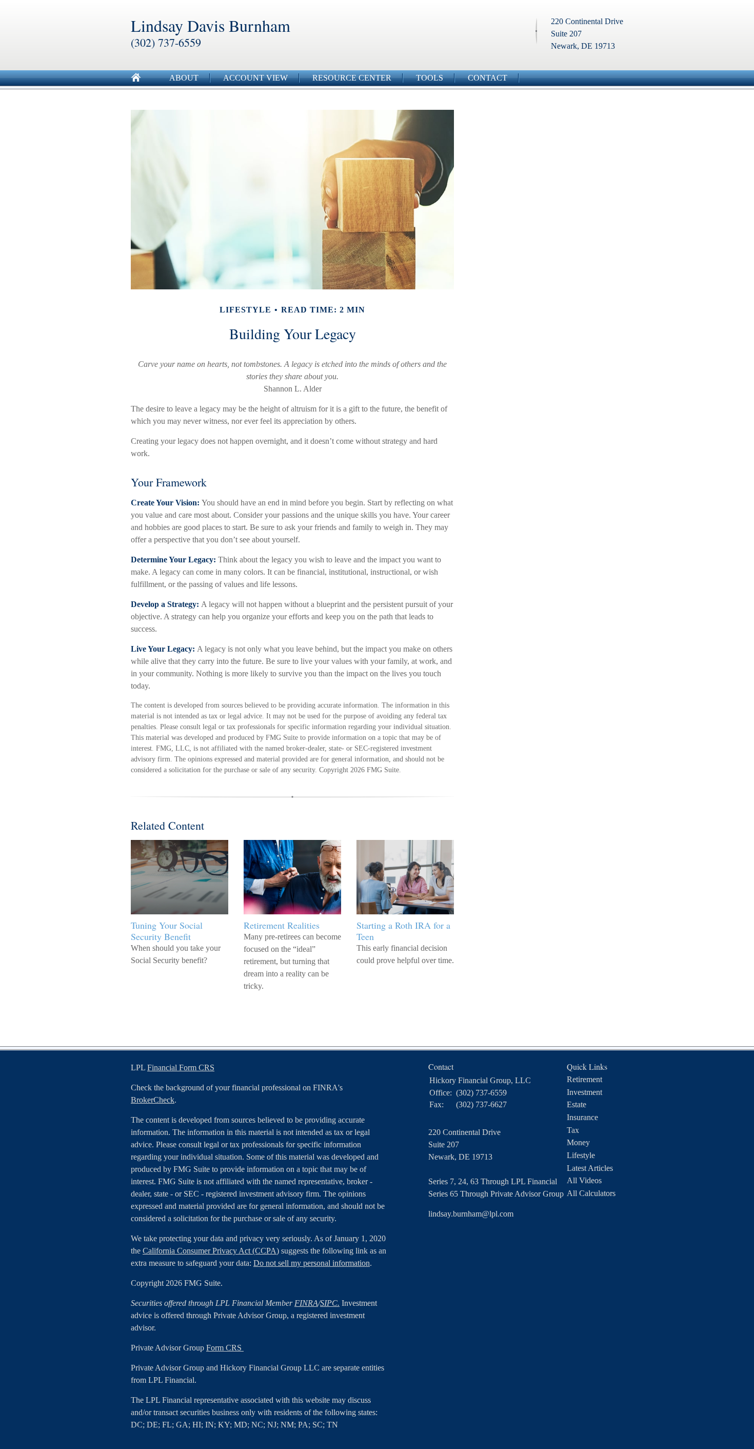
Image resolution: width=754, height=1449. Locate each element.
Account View (255, 77)
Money (578, 1142)
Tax (573, 1130)
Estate (576, 1104)
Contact (487, 77)
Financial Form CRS (180, 1067)
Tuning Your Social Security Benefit (167, 931)
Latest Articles (590, 1168)
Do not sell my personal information (311, 1263)
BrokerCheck (152, 1099)
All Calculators (591, 1193)
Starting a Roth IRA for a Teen (403, 931)
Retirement (584, 1079)
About (184, 77)
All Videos (584, 1180)
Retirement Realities (282, 925)
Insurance (582, 1117)
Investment (584, 1092)
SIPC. (330, 1303)
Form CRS (225, 1347)
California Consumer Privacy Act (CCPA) (211, 1250)
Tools (429, 77)
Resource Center (351, 77)
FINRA (306, 1303)
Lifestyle (581, 1155)
